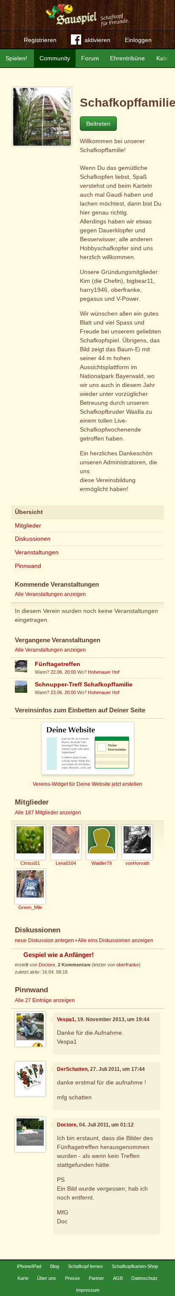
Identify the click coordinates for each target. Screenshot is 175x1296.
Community (55, 58)
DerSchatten (72, 1069)
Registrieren (40, 40)
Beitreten (98, 123)
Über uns (46, 1278)
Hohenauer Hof (103, 672)
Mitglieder (28, 525)
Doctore (47, 964)
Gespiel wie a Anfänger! (58, 955)
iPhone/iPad (29, 1266)
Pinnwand (28, 565)
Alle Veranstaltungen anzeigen (50, 594)
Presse (72, 1278)
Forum (90, 58)
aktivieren (97, 40)
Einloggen (138, 40)
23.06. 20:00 (63, 692)
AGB (118, 1278)
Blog (54, 1266)
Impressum (87, 1290)
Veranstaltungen (37, 552)
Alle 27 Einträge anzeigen (45, 1000)
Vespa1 (66, 1019)
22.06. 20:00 (63, 672)
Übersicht (29, 511)
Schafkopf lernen (85, 1266)
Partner (96, 1278)
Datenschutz (144, 1278)
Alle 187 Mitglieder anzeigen (48, 813)
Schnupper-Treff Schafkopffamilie (84, 684)
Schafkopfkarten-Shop (135, 1266)
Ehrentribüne (127, 58)
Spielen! (16, 58)
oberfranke (127, 964)
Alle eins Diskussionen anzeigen (115, 940)
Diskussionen (33, 538)
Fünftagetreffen (57, 664)
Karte (22, 1278)
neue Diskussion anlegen (44, 940)
